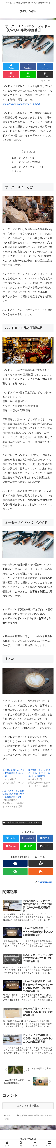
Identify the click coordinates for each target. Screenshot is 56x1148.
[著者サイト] (15, 863)
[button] (50, 604)
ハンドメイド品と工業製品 (27, 162)
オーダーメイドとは (24, 158)
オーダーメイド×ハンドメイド (29, 167)
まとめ (17, 171)
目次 (23, 151)
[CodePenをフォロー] (40, 863)
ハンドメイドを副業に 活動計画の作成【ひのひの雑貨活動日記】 (13, 794)
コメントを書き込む (28, 1105)
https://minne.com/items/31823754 (21, 104)
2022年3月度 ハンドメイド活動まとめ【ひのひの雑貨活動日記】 (39, 773)
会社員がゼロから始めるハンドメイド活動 (23, 822)
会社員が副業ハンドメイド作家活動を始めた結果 (13, 773)
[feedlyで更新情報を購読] (15, 871)
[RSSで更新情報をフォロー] (40, 871)
